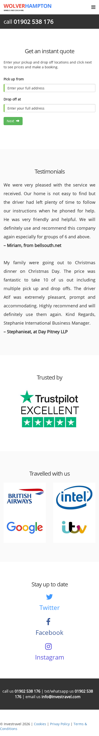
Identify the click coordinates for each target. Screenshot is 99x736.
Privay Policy (60, 724)
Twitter (49, 607)
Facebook (49, 632)
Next (11, 121)
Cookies (40, 724)
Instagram (49, 657)
